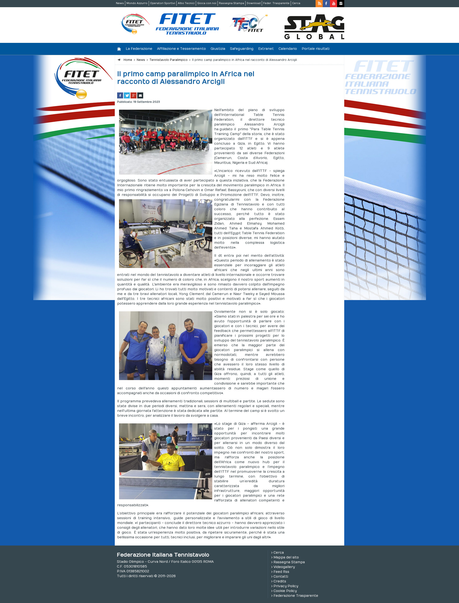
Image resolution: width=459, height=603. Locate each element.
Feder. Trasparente (276, 3)
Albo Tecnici (186, 3)
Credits (279, 581)
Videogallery (284, 567)
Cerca (296, 3)
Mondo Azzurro (137, 3)
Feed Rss (281, 572)
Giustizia (218, 49)
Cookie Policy (285, 591)
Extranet (266, 49)
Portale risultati (315, 49)
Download (254, 3)
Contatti (280, 577)
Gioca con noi (206, 3)
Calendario (288, 49)
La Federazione (139, 49)
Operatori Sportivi (162, 3)
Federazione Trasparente (295, 596)
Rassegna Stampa (231, 3)
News (120, 3)
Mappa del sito (286, 557)
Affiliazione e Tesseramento (181, 49)
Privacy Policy (285, 586)
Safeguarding (241, 49)
